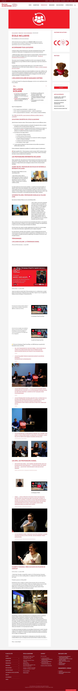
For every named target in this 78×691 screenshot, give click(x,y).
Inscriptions (36, 5)
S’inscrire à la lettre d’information (46, 665)
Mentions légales (9, 670)
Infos (30, 5)
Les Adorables (8, 677)
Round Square (61, 673)
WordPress (42, 687)
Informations (8, 658)
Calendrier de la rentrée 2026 (60, 100)
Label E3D (61, 671)
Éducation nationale (62, 663)
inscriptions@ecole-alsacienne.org (46, 659)
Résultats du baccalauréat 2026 (60, 108)
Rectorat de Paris (61, 664)
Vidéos (7, 679)
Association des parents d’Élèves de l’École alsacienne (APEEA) (64, 657)
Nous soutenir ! (60, 5)
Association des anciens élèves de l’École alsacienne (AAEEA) (65, 659)
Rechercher (61, 87)
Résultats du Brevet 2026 (59, 106)
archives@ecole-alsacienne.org (46, 661)
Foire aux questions (26, 670)
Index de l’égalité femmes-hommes (64, 672)
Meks (52, 687)
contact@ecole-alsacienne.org (46, 663)
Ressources (51, 5)
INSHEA (22, 129)
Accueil (7, 656)
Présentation (44, 5)
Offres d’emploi (69, 5)
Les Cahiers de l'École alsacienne (12, 672)
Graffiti (7, 674)
